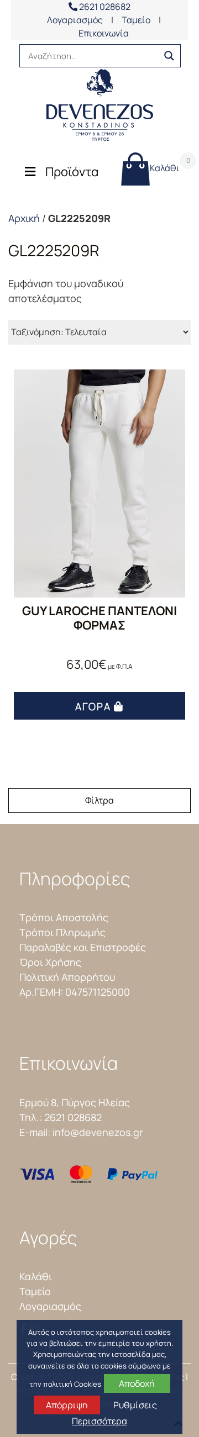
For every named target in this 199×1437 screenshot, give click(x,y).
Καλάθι (165, 165)
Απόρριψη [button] (67, 1405)
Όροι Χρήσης (50, 962)
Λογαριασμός (75, 20)
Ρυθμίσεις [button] (135, 1405)
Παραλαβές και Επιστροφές (82, 947)
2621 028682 (103, 7)
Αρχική (24, 218)
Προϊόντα (71, 171)
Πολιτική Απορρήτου (67, 977)
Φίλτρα (99, 800)
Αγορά (93, 706)
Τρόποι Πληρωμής (62, 932)
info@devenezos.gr (98, 1132)
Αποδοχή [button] (137, 1383)
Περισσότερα (99, 1421)
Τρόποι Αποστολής (63, 917)
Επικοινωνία (103, 33)
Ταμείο (136, 20)
